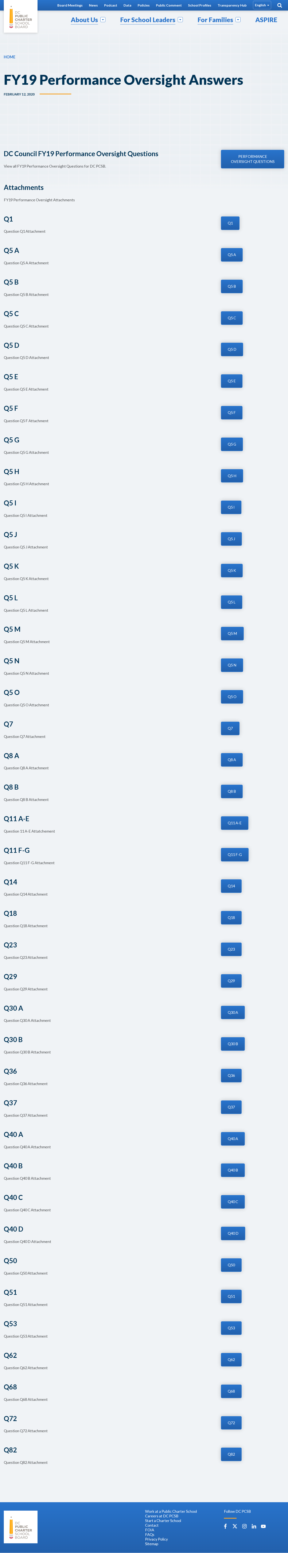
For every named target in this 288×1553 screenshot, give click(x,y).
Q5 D (232, 349)
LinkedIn (253, 1526)
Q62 (231, 1359)
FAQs (149, 1534)
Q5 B (232, 286)
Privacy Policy (156, 1539)
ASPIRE (266, 19)
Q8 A (232, 759)
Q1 (230, 223)
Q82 (231, 1454)
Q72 (231, 1422)
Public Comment (169, 5)
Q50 (231, 1265)
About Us (84, 19)
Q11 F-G (235, 854)
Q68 (231, 1391)
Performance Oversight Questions (253, 159)
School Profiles (199, 5)
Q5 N (232, 665)
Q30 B (233, 1043)
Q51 (231, 1296)
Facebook (225, 1526)
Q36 (231, 1075)
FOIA (149, 1529)
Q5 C (232, 318)
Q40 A (233, 1138)
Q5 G (232, 444)
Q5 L (232, 602)
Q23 (231, 949)
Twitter (234, 1526)
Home (9, 57)
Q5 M (232, 633)
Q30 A (233, 1012)
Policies (144, 5)
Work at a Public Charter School (171, 1511)
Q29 (231, 980)
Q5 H (232, 475)
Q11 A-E (235, 823)
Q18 (231, 917)
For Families (215, 19)
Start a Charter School (163, 1520)
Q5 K (232, 570)
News (93, 5)
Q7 (230, 728)
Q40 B (233, 1170)
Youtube (263, 1526)
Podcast (110, 5)
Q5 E (232, 381)
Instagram (244, 1526)
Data (127, 5)
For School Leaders (147, 19)
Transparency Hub (232, 5)
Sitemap (151, 1543)
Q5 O (232, 696)
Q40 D (233, 1233)
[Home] (21, 16)
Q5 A (232, 254)
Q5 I (231, 507)
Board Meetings (70, 5)
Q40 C (233, 1201)
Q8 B (232, 791)
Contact (152, 1525)
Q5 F (232, 412)
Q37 (231, 1107)
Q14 (231, 886)
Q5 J (231, 538)
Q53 (231, 1328)
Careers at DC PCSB (161, 1516)
